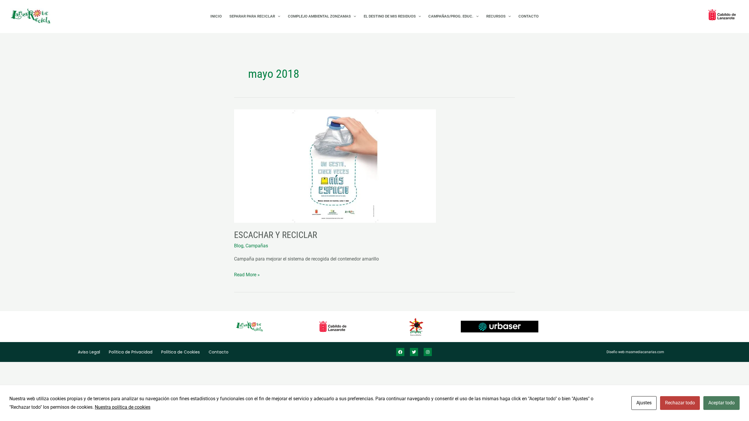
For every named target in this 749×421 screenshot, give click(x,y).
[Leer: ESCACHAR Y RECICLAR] (374, 166)
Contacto (219, 352)
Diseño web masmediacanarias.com (635, 352)
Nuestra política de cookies (122, 407)
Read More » (247, 273)
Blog (238, 246)
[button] (277, 16)
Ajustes (644, 403)
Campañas (256, 246)
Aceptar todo (721, 403)
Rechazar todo (680, 403)
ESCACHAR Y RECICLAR (275, 235)
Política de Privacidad (130, 352)
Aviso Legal (89, 352)
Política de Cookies (180, 352)
